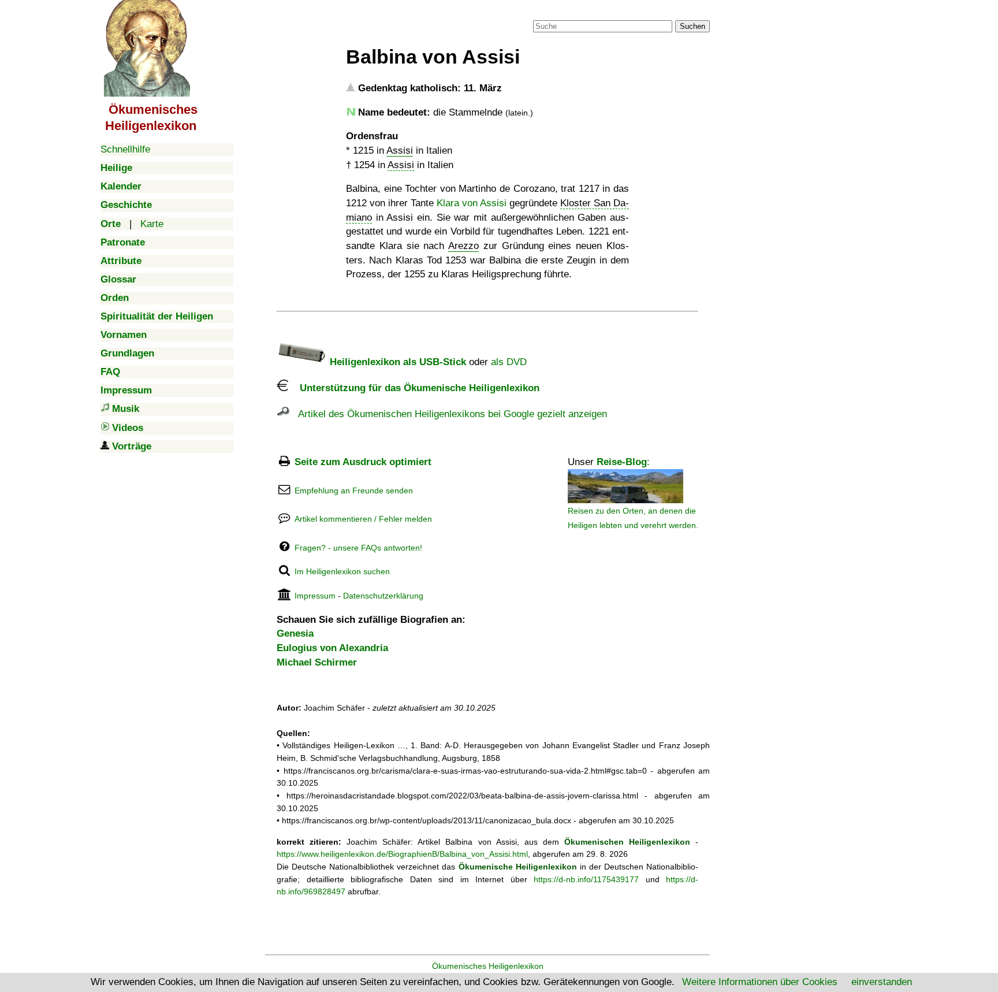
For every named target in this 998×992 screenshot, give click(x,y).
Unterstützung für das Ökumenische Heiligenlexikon (413, 387)
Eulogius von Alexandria (332, 647)
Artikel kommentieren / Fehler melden (363, 518)
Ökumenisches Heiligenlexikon (487, 966)
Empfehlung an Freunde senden (354, 490)
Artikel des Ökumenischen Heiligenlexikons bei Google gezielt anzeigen (448, 413)
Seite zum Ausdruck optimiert (363, 461)
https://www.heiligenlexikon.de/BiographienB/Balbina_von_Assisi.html (402, 854)
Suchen (692, 26)
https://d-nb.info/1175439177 (586, 879)
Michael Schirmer (317, 662)
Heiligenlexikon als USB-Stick (396, 361)
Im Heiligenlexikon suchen (342, 571)
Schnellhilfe (125, 149)
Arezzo (463, 245)
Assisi (399, 150)
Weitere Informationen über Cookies (759, 981)
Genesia (295, 633)
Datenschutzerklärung (383, 595)
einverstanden (881, 981)
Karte (151, 223)
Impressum (315, 595)
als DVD (509, 361)
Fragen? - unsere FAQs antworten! (358, 547)
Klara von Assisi (472, 203)
